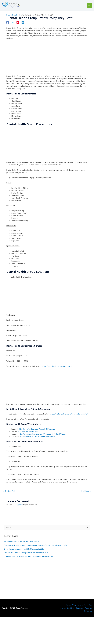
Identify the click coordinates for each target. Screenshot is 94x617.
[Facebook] (7, 22)
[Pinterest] (18, 22)
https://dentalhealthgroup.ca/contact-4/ (57, 366)
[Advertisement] (47, 58)
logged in (19, 505)
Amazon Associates (85, 605)
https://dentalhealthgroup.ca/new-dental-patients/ (68, 414)
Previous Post (9, 491)
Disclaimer (79, 608)
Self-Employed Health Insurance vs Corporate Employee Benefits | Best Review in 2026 (35, 545)
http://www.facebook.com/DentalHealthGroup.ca (37, 429)
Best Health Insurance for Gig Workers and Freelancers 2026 (26, 553)
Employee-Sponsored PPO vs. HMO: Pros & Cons (21, 541)
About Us (88, 608)
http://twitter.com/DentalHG (28, 431)
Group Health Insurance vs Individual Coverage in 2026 (24, 549)
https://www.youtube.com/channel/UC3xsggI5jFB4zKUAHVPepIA (42, 434)
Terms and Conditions (66, 608)
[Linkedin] (23, 22)
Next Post (86, 491)
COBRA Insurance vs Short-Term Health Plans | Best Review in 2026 (28, 556)
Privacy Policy (71, 605)
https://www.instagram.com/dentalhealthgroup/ (37, 436)
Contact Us (88, 611)
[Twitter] (12, 22)
